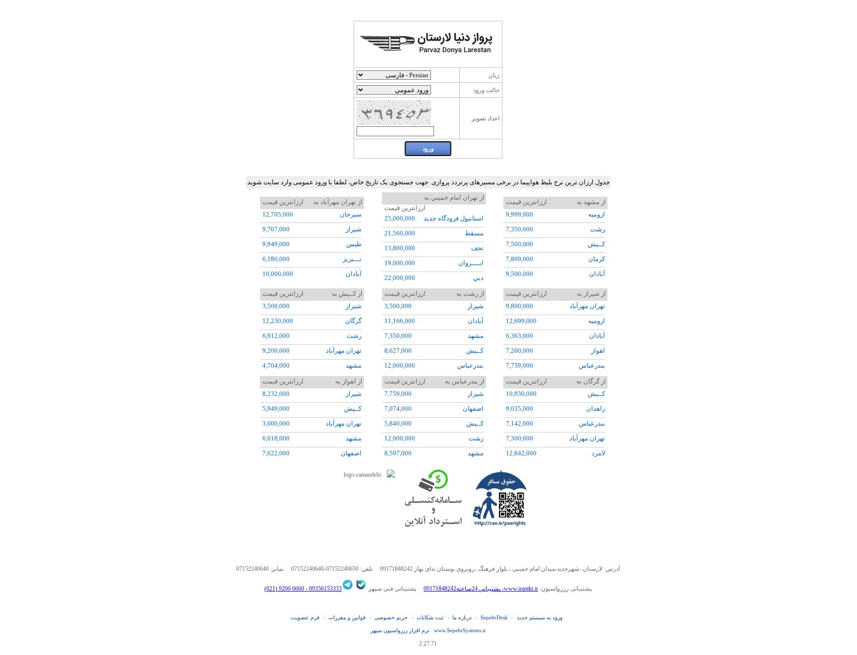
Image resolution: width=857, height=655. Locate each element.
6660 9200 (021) (284, 588)
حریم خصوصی (391, 617)
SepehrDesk (494, 617)
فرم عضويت (305, 617)
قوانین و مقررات (347, 617)
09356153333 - (323, 588)
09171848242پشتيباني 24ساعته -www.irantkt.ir (481, 588)
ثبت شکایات (430, 617)
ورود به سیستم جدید (539, 617)
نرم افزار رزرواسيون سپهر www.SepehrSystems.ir (428, 630)
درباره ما (462, 617)
